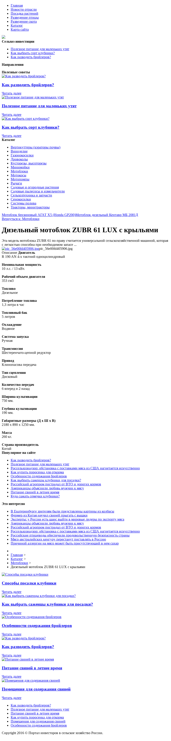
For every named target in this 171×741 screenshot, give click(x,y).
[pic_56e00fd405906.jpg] (20, 248)
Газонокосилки (22, 155)
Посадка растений (24, 13)
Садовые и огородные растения (35, 187)
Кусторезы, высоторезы (29, 163)
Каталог (17, 25)
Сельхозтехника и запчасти (31, 195)
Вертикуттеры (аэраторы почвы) (35, 147)
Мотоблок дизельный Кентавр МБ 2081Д (106, 215)
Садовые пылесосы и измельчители (38, 191)
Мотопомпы (20, 179)
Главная (17, 5)
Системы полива (23, 203)
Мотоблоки (19, 171)
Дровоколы (19, 159)
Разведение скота (24, 21)
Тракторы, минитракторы (30, 207)
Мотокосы (18, 175)
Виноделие (19, 151)
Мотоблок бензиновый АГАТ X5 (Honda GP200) (38, 215)
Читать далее (11, 93)
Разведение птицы (25, 17)
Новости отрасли (24, 9)
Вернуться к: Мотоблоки (20, 219)
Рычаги (16, 183)
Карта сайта (20, 29)
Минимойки (20, 167)
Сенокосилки (21, 199)
